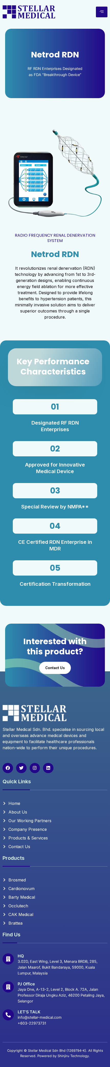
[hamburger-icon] (101, 12)
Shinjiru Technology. (74, 1056)
